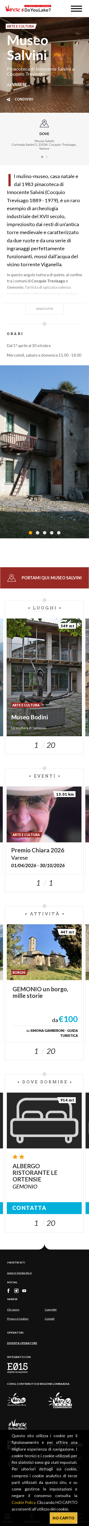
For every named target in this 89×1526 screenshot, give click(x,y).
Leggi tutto (44, 308)
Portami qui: (52, 577)
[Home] (30, 8)
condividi (24, 99)
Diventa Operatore (22, 1343)
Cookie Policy (23, 1502)
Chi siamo (13, 1309)
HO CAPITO (63, 1518)
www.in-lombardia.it (19, 1273)
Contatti (50, 1318)
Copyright (51, 1309)
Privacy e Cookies (18, 1318)
